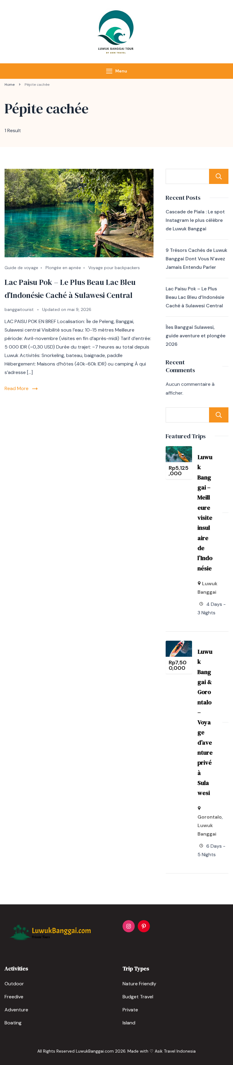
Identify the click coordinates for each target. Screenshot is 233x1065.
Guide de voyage (21, 267)
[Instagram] (128, 926)
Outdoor (14, 983)
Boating (13, 1023)
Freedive (14, 996)
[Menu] (109, 71)
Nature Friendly (139, 983)
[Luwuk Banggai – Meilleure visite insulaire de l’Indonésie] (179, 450)
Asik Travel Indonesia (175, 1051)
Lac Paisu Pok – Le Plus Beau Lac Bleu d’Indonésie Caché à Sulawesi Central (195, 297)
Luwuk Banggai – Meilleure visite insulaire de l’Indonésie (205, 513)
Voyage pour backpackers (114, 267)
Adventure (16, 1010)
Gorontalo (210, 817)
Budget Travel (138, 996)
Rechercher (218, 176)
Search (218, 414)
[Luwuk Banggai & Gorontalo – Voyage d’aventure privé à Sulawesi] (179, 645)
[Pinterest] (144, 926)
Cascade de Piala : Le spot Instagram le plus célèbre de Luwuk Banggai (195, 220)
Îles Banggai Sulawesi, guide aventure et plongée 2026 (195, 335)
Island (129, 1023)
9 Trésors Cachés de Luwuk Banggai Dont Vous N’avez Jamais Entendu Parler (196, 258)
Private (130, 1010)
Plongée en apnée (63, 267)
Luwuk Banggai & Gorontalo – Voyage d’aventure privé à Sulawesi (205, 722)
